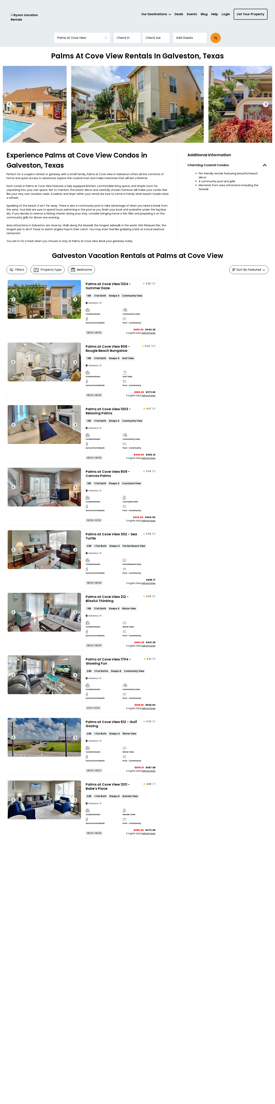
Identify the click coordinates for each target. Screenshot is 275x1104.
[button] (215, 38)
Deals (179, 14)
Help (214, 14)
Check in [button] (123, 38)
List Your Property (250, 14)
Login (226, 14)
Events (192, 14)
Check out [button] (153, 38)
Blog (204, 14)
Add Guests (184, 38)
